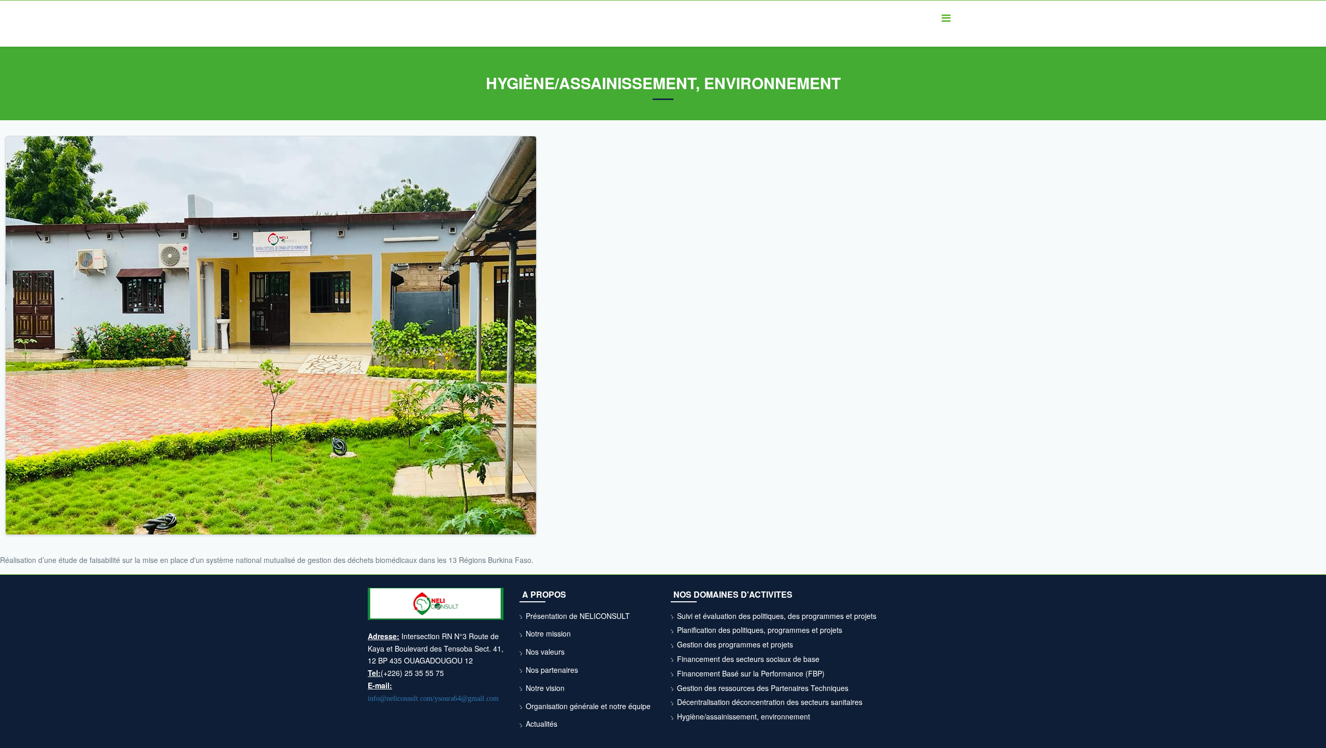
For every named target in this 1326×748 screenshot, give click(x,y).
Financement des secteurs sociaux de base (748, 659)
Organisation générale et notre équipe (588, 706)
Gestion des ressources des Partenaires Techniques (762, 688)
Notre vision (545, 688)
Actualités (541, 723)
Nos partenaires (552, 670)
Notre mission (548, 633)
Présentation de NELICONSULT (578, 616)
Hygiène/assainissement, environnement (743, 716)
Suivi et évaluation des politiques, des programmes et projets (776, 616)
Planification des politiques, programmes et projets (759, 630)
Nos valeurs (545, 651)
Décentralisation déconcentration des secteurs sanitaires (769, 702)
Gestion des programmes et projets (735, 644)
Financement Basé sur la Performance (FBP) (751, 673)
